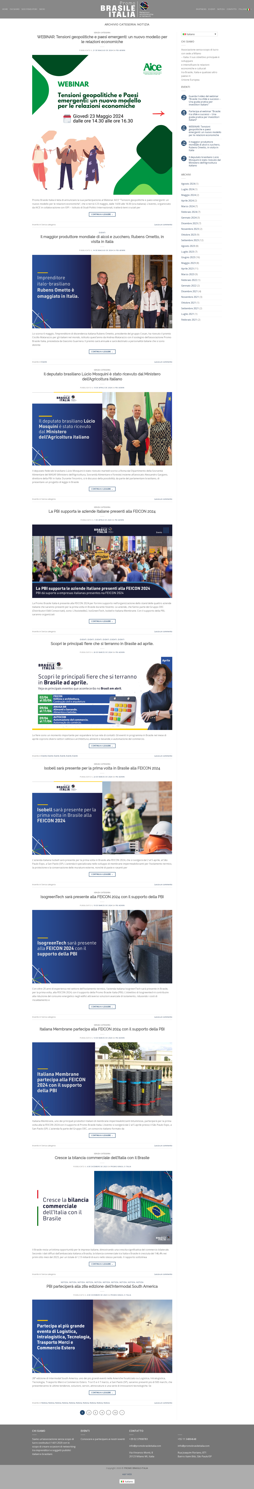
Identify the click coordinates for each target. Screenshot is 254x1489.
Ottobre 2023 (188, 234)
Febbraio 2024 (189, 212)
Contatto (232, 9)
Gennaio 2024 (188, 217)
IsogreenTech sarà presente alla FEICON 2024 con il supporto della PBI (102, 897)
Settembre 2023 (190, 240)
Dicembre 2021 (189, 291)
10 (115, 1412)
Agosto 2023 (188, 246)
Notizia (221, 9)
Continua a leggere (102, 214)
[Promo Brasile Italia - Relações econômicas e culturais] (127, 9)
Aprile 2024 (187, 200)
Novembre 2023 (190, 229)
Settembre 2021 (190, 308)
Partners (201, 9)
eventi (121, 1439)
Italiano (243, 9)
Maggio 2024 (188, 195)
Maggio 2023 (188, 263)
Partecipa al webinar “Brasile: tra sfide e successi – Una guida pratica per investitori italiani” (205, 115)
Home (5, 9)
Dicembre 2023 (189, 223)
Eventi (211, 9)
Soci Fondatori (29, 9)
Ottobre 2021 (188, 302)
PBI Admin (120, 50)
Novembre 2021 (190, 297)
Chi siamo (14, 9)
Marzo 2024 (187, 206)
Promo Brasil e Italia (121, 1166)
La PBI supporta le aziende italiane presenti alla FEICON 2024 (102, 511)
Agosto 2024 (188, 183)
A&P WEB (127, 1474)
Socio (42, 9)
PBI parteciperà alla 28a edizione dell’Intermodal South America (102, 1286)
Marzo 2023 (187, 274)
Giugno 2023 (188, 257)
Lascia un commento (163, 224)
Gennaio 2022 (188, 285)
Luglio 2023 (187, 251)
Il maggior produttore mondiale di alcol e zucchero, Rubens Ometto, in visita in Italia (204, 146)
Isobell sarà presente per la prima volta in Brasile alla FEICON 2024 (102, 768)
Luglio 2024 (187, 189)
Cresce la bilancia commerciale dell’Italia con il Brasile (102, 1158)
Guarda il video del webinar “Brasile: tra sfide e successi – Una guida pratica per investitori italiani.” (205, 100)
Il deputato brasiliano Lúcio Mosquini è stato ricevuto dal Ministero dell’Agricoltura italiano (205, 161)
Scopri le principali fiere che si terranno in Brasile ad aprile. (102, 643)
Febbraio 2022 (189, 280)
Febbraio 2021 (189, 319)
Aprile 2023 (187, 268)
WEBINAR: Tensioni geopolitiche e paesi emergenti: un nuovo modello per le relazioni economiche (205, 131)
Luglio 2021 (187, 314)
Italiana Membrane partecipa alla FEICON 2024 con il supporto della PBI (102, 1029)
